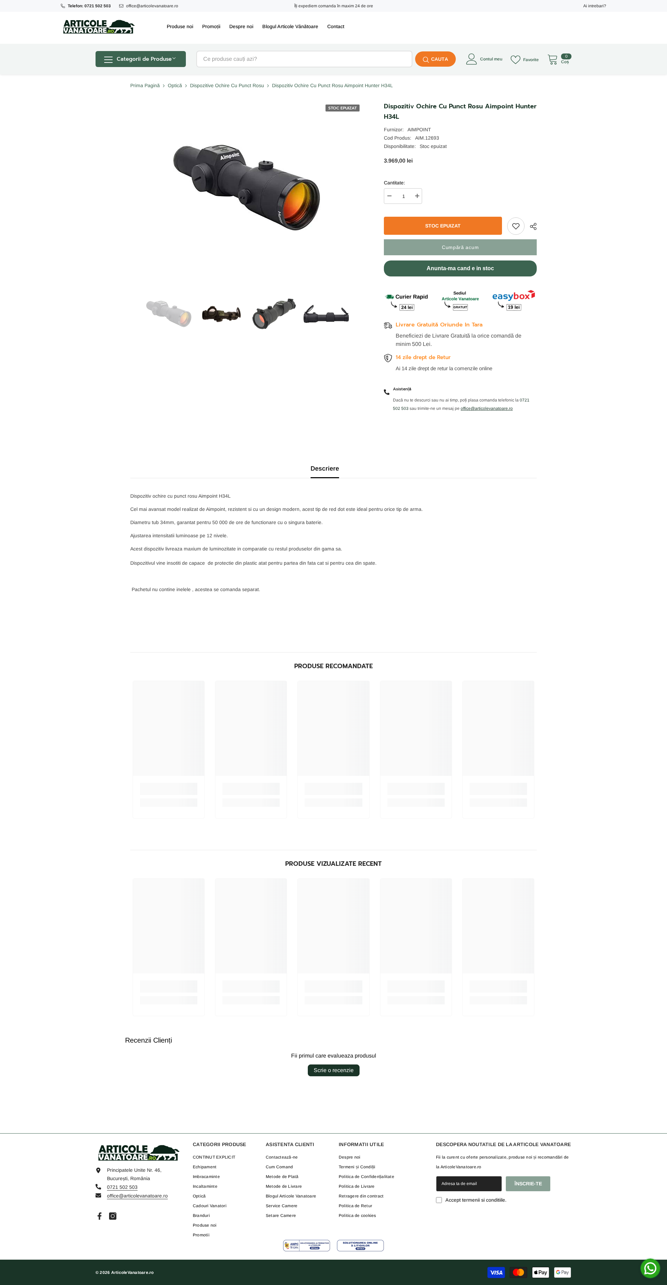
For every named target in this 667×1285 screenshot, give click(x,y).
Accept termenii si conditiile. (476, 1200)
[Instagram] (113, 1216)
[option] (168, 314)
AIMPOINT (419, 129)
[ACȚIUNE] (531, 226)
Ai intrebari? (594, 5)
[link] (168, 789)
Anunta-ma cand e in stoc (460, 268)
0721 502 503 (122, 1187)
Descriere (325, 468)
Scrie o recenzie (334, 1070)
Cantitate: (394, 182)
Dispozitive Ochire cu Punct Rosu (227, 85)
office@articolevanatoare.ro (152, 5)
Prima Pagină (145, 85)
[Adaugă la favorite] (516, 226)
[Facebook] (100, 1216)
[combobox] (304, 59)
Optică (175, 85)
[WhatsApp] (650, 1268)
